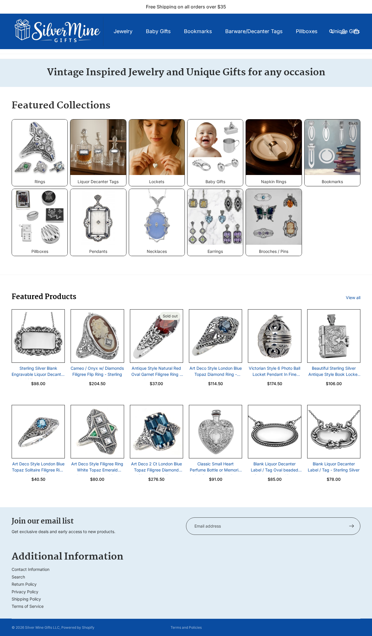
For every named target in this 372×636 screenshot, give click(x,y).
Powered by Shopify (77, 627)
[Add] (56, 353)
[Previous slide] (18, 336)
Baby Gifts (158, 31)
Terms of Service (28, 606)
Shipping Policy (26, 598)
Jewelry (123, 31)
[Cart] (356, 31)
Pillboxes (306, 31)
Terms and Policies (186, 627)
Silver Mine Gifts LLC (42, 627)
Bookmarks (198, 31)
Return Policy (24, 584)
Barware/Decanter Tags (253, 31)
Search (18, 576)
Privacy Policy (25, 591)
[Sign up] (352, 526)
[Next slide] (58, 336)
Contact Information (30, 569)
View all (353, 297)
